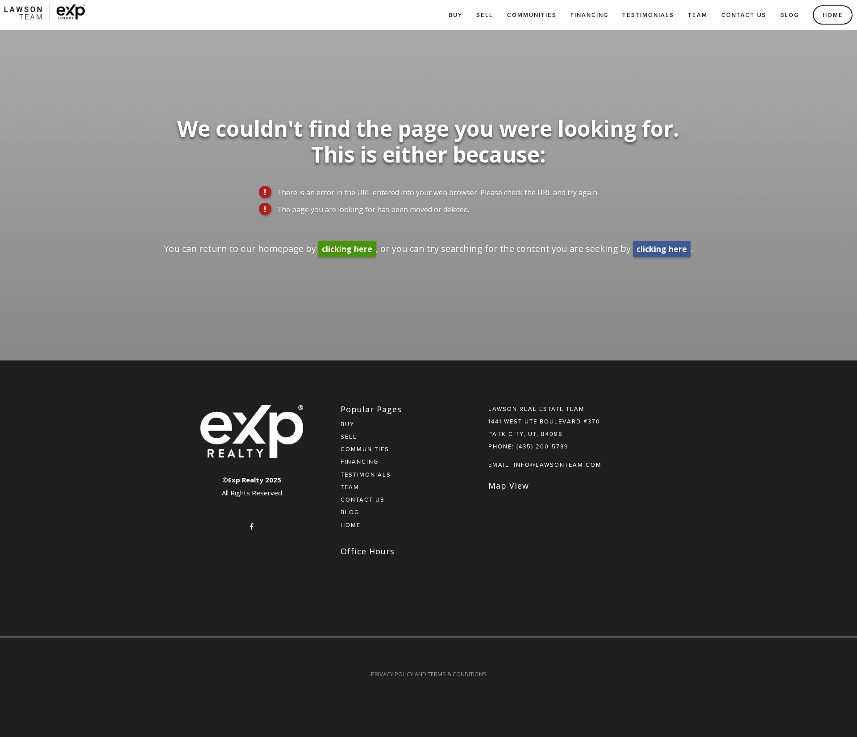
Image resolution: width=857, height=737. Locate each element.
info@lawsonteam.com (558, 465)
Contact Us (743, 15)
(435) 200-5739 (542, 446)
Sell (484, 15)
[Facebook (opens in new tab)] (252, 526)
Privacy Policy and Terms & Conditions (429, 674)
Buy (455, 15)
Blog (789, 15)
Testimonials (648, 15)
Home (833, 15)
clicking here (347, 248)
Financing (589, 15)
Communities (532, 15)
